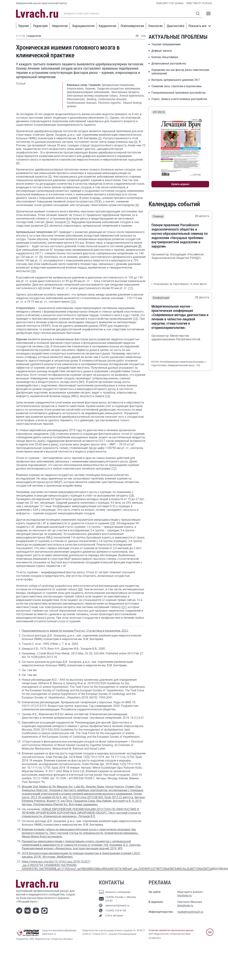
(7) (68, 222)
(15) (107, 396)
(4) (18, 163)
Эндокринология (83, 26)
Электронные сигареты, (125, 92)
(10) (33, 271)
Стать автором (114, 915)
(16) (52, 433)
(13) (135, 318)
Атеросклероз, (76, 88)
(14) (46, 346)
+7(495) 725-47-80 (115, 910)
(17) (113, 468)
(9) (41, 257)
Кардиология (107, 26)
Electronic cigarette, (110, 102)
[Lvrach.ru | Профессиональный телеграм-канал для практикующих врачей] (20, 910)
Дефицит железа (161, 50)
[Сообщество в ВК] (28, 910)
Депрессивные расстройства (168, 63)
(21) (123, 607)
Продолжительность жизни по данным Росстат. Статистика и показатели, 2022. (75, 630)
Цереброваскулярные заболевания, (88, 92)
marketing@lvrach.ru (190, 912)
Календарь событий (174, 204)
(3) (136, 141)
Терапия (23, 26)
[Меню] (208, 13)
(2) (100, 138)
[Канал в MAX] (45, 910)
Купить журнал (180, 184)
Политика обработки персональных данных (171, 930)
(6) (137, 205)
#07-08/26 (159, 112)
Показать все (197, 26)
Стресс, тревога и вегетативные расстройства (179, 99)
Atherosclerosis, (76, 99)
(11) (130, 288)
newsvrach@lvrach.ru (117, 905)
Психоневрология (132, 26)
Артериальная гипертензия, (118, 85)
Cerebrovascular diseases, (82, 102)
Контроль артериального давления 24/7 (175, 80)
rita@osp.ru (184, 895)
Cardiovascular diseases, (112, 99)
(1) (106, 117)
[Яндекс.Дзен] (36, 910)
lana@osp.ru (185, 905)
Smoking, (92, 99)
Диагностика (175, 26)
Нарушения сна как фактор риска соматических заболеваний (180, 71)
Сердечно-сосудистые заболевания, (119, 88)
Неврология (60, 26)
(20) (80, 589)
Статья (20, 83)
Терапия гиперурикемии (165, 44)
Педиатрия (40, 26)
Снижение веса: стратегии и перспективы (176, 86)
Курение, (91, 88)
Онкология (155, 26)
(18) (131, 495)
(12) (73, 301)
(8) (140, 246)
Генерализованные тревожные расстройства (178, 92)
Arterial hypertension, (132, 95)
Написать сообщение (117, 892)
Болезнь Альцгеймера (164, 57)
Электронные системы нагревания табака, (93, 95)
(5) (50, 176)
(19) (112, 523)
